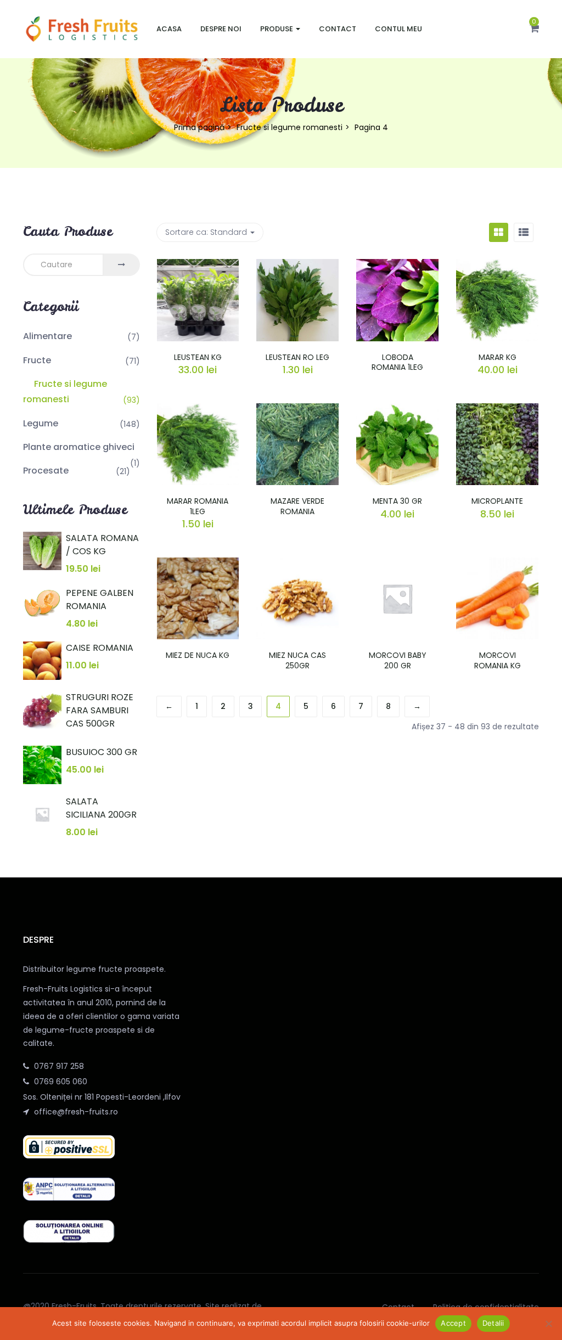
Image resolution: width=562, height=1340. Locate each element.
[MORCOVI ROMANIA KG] (497, 564)
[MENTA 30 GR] (397, 409)
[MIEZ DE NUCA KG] (198, 564)
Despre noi (220, 29)
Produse (277, 29)
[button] (534, 29)
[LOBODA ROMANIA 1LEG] (397, 265)
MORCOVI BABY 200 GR (397, 660)
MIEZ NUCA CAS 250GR (297, 660)
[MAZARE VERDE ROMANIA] (297, 409)
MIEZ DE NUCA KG (197, 655)
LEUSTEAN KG (198, 357)
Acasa (169, 29)
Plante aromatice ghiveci (78, 447)
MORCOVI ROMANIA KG (497, 660)
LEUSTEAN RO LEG (297, 357)
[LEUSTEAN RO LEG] (297, 265)
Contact (337, 29)
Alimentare (47, 336)
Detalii (493, 1323)
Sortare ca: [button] (206, 232)
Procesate (46, 470)
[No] (548, 1323)
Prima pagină (199, 127)
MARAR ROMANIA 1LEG (197, 506)
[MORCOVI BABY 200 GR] (397, 564)
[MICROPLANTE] (497, 409)
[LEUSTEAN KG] (198, 265)
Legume (40, 423)
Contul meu (398, 29)
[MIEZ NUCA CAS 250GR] (297, 564)
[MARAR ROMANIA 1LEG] (198, 409)
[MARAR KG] (497, 265)
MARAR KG (497, 357)
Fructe (37, 360)
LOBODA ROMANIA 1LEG (397, 362)
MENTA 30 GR (397, 501)
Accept (453, 1323)
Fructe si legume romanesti (289, 127)
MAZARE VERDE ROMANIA (297, 506)
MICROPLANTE (497, 501)
